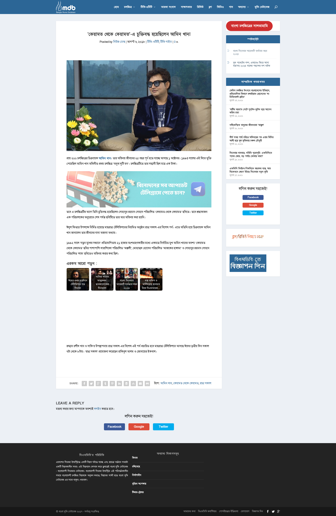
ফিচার (135, 457)
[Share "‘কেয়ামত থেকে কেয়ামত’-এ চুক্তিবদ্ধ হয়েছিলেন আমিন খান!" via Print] (147, 383)
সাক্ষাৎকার (186, 7)
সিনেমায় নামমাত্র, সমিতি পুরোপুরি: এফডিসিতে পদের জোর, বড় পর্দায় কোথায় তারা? (251, 154)
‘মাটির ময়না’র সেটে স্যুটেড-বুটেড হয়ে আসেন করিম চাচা (250, 111)
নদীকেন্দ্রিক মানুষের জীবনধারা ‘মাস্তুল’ (247, 125)
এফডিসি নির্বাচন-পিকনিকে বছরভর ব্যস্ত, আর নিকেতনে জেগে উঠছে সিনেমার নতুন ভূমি (250, 170)
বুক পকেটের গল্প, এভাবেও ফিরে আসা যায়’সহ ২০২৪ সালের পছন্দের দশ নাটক (251, 64)
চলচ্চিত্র (128, 7)
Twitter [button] (163, 427)
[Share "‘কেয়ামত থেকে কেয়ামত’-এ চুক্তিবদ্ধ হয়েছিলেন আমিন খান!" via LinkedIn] (119, 383)
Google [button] (139, 427)
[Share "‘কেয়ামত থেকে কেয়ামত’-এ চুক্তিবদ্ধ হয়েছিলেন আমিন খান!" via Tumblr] (105, 383)
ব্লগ (210, 7)
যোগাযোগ (245, 511)
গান (231, 7)
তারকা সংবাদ (168, 7)
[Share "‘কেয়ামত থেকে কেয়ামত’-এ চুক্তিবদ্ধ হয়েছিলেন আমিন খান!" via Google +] (98, 383)
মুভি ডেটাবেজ (262, 7)
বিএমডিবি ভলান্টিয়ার (207, 511)
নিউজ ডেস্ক (119, 42)
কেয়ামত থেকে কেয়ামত (186, 383)
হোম (116, 7)
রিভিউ (200, 7)
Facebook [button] (114, 427)
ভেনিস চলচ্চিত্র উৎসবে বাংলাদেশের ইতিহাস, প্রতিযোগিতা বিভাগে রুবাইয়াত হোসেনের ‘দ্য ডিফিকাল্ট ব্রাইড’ (250, 93)
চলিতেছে (136, 466)
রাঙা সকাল (205, 383)
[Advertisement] (138, 319)
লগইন (97, 409)
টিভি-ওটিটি (146, 7)
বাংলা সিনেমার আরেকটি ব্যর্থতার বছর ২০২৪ (250, 52)
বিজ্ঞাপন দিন (257, 511)
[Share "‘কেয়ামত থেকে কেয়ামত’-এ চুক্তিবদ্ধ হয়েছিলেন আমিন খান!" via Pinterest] (112, 383)
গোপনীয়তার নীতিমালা (228, 511)
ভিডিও (220, 7)
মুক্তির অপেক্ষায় (139, 483)
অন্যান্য (242, 7)
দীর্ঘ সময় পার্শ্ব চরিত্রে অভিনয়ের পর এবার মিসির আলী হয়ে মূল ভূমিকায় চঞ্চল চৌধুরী (252, 139)
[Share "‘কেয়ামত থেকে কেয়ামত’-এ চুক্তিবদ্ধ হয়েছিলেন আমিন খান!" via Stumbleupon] (133, 383)
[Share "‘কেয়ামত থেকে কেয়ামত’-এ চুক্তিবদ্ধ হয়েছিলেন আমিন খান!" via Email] (140, 383)
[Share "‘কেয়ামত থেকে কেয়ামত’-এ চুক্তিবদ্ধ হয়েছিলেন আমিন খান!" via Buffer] (126, 383)
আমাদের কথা (189, 511)
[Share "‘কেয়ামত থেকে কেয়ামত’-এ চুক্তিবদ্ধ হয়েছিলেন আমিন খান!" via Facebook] (84, 383)
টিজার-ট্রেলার (138, 492)
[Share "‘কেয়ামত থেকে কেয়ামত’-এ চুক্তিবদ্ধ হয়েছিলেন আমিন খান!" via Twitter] (91, 383)
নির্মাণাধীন (136, 475)
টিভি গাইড (166, 42)
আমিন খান (166, 383)
